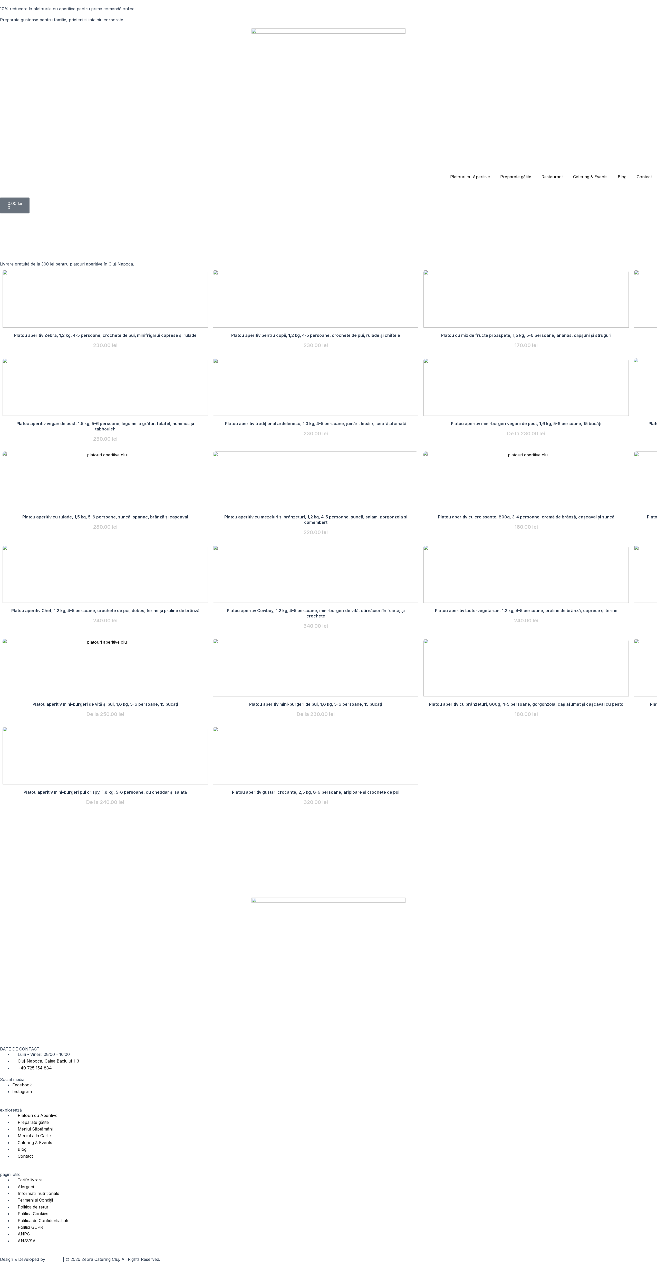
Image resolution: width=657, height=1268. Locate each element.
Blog (622, 176)
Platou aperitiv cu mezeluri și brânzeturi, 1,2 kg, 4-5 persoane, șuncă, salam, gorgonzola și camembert (315, 519)
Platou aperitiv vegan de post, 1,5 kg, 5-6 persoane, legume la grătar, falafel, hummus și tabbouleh (105, 426)
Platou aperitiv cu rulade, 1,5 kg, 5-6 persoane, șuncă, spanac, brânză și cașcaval (105, 516)
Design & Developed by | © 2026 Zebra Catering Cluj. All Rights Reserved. (80, 1259)
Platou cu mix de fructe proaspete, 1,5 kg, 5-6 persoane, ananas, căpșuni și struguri (526, 335)
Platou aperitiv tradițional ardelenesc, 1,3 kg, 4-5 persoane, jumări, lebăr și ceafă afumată (315, 423)
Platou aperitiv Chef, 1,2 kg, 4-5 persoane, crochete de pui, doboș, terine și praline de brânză (105, 610)
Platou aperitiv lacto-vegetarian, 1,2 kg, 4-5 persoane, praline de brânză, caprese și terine (526, 610)
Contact (644, 176)
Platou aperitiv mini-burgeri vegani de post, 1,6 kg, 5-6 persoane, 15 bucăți (526, 423)
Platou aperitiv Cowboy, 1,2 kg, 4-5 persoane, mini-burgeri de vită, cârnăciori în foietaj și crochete (316, 613)
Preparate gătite (515, 176)
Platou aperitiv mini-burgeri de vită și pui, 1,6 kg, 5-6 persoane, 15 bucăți (105, 704)
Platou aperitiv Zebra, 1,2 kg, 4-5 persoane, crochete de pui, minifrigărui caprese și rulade (105, 335)
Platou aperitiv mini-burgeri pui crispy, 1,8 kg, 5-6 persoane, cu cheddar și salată (105, 792)
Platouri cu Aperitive (470, 176)
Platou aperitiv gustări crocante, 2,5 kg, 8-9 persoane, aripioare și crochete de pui (315, 792)
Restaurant (552, 176)
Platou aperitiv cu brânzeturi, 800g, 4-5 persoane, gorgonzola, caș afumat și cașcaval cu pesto (526, 704)
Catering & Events (590, 176)
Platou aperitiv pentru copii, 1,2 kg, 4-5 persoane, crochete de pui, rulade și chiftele (315, 335)
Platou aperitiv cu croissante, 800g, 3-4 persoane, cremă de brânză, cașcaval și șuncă (526, 516)
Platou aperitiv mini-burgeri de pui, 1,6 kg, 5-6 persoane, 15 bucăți (315, 704)
